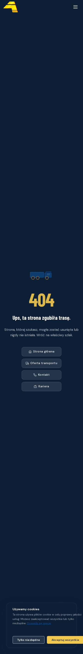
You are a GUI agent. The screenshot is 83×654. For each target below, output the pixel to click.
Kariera (43, 386)
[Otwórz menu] (75, 7)
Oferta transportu (43, 363)
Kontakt (44, 375)
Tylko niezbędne (28, 640)
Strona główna (44, 351)
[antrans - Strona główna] (10, 7)
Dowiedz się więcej (39, 623)
